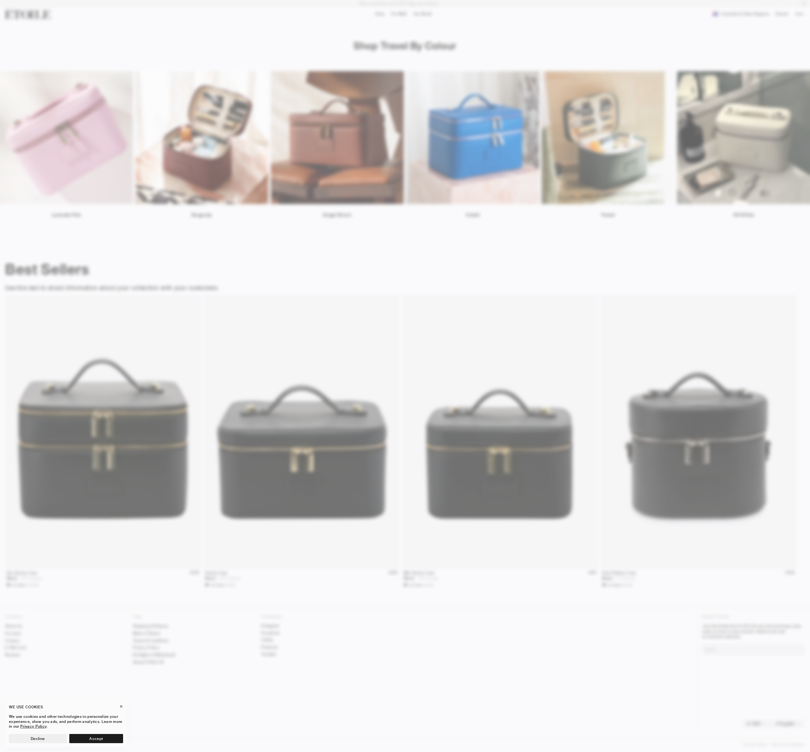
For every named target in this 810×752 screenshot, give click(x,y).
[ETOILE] (28, 14)
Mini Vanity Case (419, 573)
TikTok (267, 640)
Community (271, 616)
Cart (800, 14)
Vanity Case (216, 573)
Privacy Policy (146, 647)
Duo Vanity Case (22, 573)
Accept (96, 738)
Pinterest (269, 647)
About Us (13, 626)
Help (137, 616)
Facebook (270, 633)
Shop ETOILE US (148, 662)
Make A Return (146, 633)
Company (14, 616)
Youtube (268, 654)
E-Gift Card (15, 647)
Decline (38, 738)
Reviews (12, 654)
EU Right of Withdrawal (154, 654)
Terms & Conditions (151, 640)
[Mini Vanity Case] (500, 432)
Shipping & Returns (150, 626)
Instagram (270, 625)
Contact (12, 640)
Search (782, 15)
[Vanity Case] (301, 432)
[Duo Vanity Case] (103, 432)
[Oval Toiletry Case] (698, 432)
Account (13, 633)
